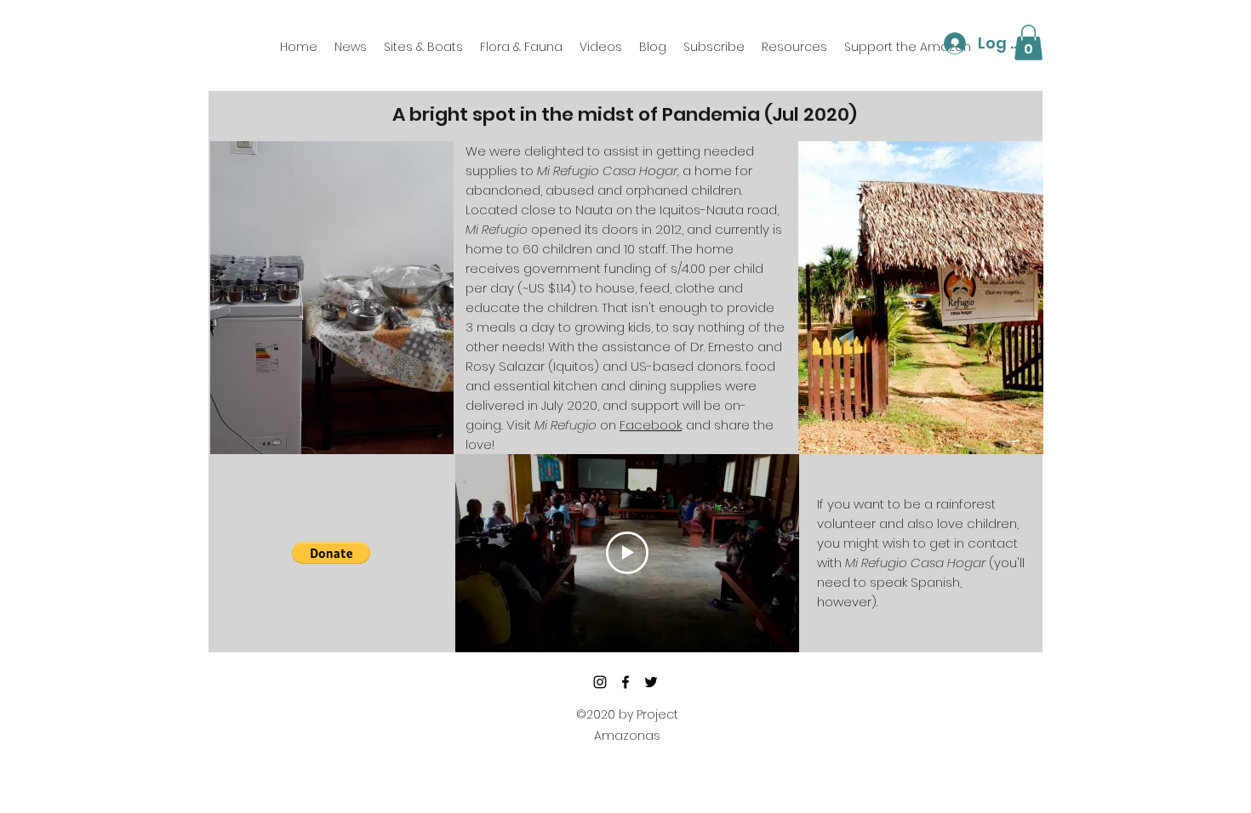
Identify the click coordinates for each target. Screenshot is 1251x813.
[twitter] (651, 682)
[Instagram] (599, 682)
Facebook (651, 425)
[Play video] (627, 553)
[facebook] (625, 682)
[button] (1028, 42)
